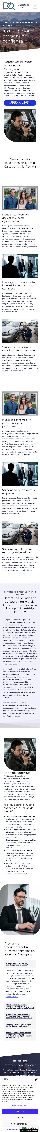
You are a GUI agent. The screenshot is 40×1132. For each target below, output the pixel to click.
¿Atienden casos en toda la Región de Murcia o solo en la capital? (19, 1025)
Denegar (20, 1118)
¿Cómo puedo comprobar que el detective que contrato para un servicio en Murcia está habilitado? (19, 1016)
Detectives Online (23, 6)
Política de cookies (12, 1129)
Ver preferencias (20, 1124)
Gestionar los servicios (19, 1106)
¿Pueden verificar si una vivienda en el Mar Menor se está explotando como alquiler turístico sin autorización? (19, 1035)
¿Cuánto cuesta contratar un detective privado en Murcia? (17, 964)
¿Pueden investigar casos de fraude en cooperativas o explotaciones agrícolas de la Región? (20, 1006)
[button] (37, 1080)
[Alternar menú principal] (35, 6)
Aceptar (20, 1111)
